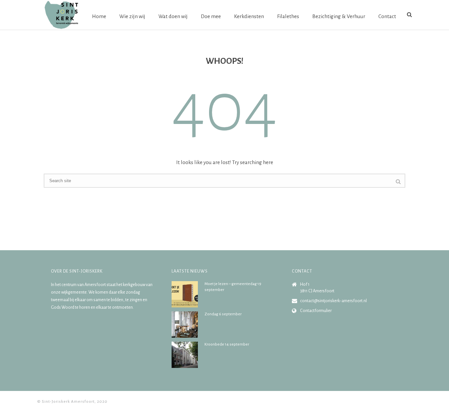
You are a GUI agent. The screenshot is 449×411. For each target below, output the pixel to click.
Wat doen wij (173, 16)
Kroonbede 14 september (226, 344)
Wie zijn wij (132, 16)
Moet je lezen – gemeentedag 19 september (232, 287)
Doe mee (211, 16)
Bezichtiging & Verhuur (338, 16)
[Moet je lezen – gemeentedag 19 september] (185, 294)
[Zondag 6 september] (185, 324)
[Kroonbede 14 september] (185, 355)
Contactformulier (316, 310)
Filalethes (288, 16)
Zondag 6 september (223, 314)
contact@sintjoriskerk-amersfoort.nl (333, 301)
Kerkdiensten (249, 16)
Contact (387, 16)
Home (99, 16)
